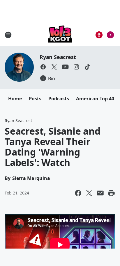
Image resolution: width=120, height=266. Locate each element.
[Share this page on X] (89, 193)
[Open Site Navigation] (8, 34)
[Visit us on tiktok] (87, 66)
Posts (35, 98)
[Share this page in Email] (100, 193)
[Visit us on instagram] (76, 66)
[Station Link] (60, 34)
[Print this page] (111, 193)
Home (15, 98)
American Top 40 (95, 98)
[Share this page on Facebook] (78, 193)
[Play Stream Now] (110, 34)
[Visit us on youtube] (65, 66)
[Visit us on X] (54, 66)
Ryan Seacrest (58, 56)
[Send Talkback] (99, 34)
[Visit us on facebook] (43, 66)
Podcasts (58, 98)
